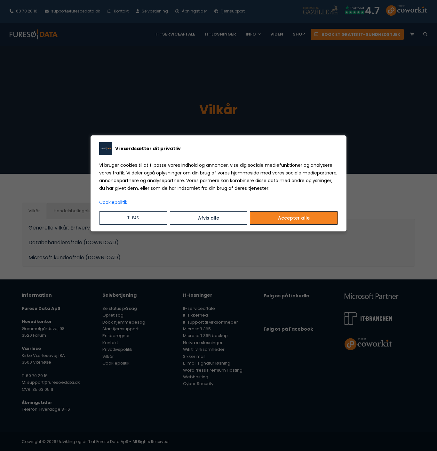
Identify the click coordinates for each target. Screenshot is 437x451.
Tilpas (133, 218)
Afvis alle (208, 218)
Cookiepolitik (113, 202)
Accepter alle (294, 218)
